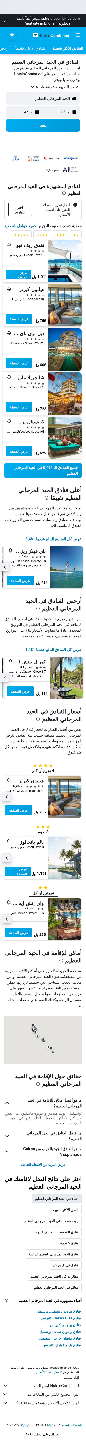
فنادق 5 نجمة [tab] (69, 1242)
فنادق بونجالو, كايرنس (65, 1324)
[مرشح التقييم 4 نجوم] (42, 236)
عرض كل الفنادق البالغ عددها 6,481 (54, 539)
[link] (43, 470)
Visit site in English (41, 23)
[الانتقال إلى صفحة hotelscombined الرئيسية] (51, 35)
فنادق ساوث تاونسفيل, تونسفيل (58, 1311)
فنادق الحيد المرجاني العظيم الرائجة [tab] (54, 1254)
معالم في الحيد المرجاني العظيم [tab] (56, 1287)
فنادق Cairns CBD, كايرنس (61, 1317)
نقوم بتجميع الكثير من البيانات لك (53, 1394)
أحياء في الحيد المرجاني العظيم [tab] (57, 1198)
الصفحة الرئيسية (72, 1424)
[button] (5, 20)
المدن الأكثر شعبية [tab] (66, 1209)
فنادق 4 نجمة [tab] (43, 1231)
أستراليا (51, 1424)
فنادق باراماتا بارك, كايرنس (62, 1344)
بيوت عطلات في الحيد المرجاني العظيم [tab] (51, 1220)
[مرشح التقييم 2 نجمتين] (76, 236)
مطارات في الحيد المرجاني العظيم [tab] (54, 1276)
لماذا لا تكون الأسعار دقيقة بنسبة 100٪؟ (47, 1403)
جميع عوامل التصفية (20, 225)
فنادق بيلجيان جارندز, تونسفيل (60, 1338)
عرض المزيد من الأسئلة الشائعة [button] (43, 1164)
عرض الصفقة (22, 274)
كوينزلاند (25, 1424)
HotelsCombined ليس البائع (56, 1385)
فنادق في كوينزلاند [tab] (66, 1265)
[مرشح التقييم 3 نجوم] (60, 236)
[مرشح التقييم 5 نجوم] (21, 236)
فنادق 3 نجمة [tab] (69, 1231)
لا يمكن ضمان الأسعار (49, 1371)
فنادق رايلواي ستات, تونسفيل (60, 1331)
